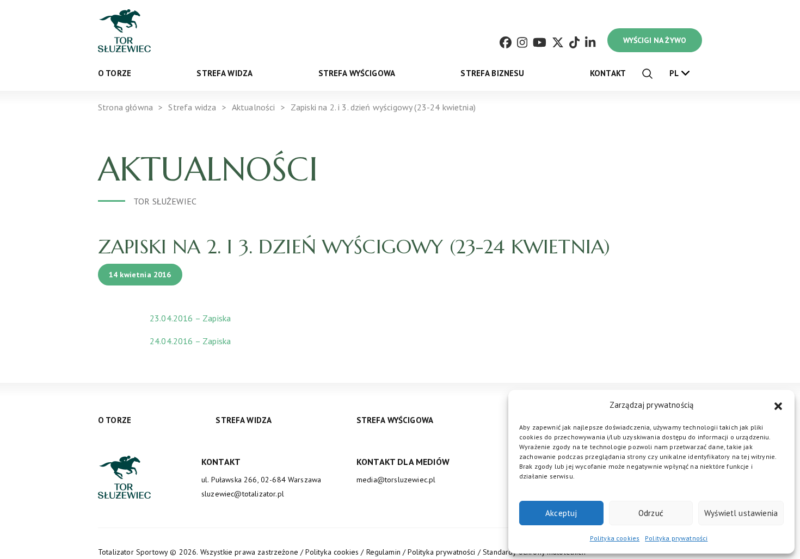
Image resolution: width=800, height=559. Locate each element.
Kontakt (608, 73)
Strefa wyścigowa (357, 73)
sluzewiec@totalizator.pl (242, 494)
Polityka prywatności (676, 538)
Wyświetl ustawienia (741, 513)
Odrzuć (650, 513)
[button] (778, 405)
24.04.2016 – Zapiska (190, 341)
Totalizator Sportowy (133, 552)
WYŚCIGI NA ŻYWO (654, 40)
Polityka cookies (615, 538)
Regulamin (383, 552)
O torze (114, 73)
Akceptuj (561, 513)
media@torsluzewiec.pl (395, 480)
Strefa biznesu (492, 73)
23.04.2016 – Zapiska (190, 318)
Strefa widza (224, 73)
